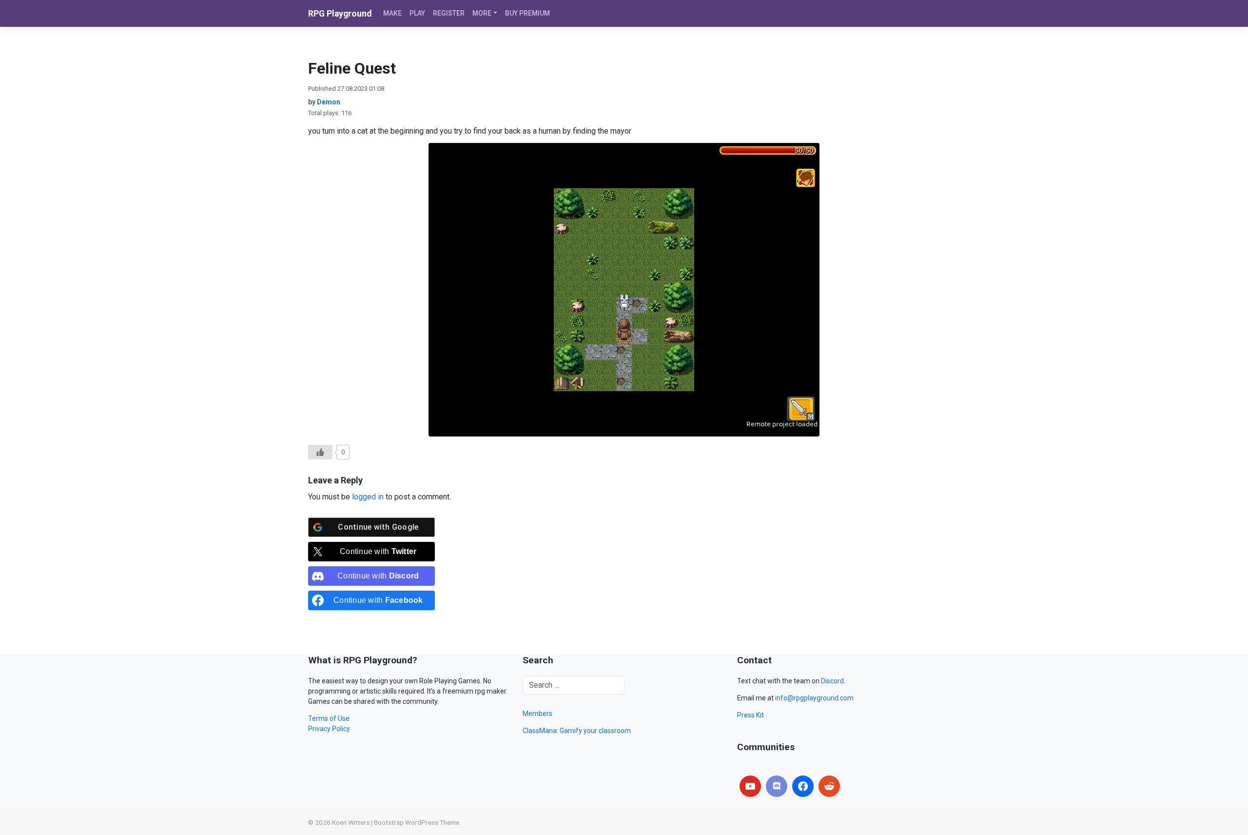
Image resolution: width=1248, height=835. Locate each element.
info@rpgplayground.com (814, 698)
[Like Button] (320, 452)
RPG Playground (339, 14)
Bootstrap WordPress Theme (416, 822)
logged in (368, 496)
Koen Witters (351, 822)
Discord (832, 681)
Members (537, 713)
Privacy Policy (329, 729)
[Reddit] (829, 786)
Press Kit (750, 715)
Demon (328, 102)
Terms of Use (329, 718)
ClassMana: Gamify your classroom (577, 731)
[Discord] (776, 786)
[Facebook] (803, 786)
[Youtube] (750, 786)
